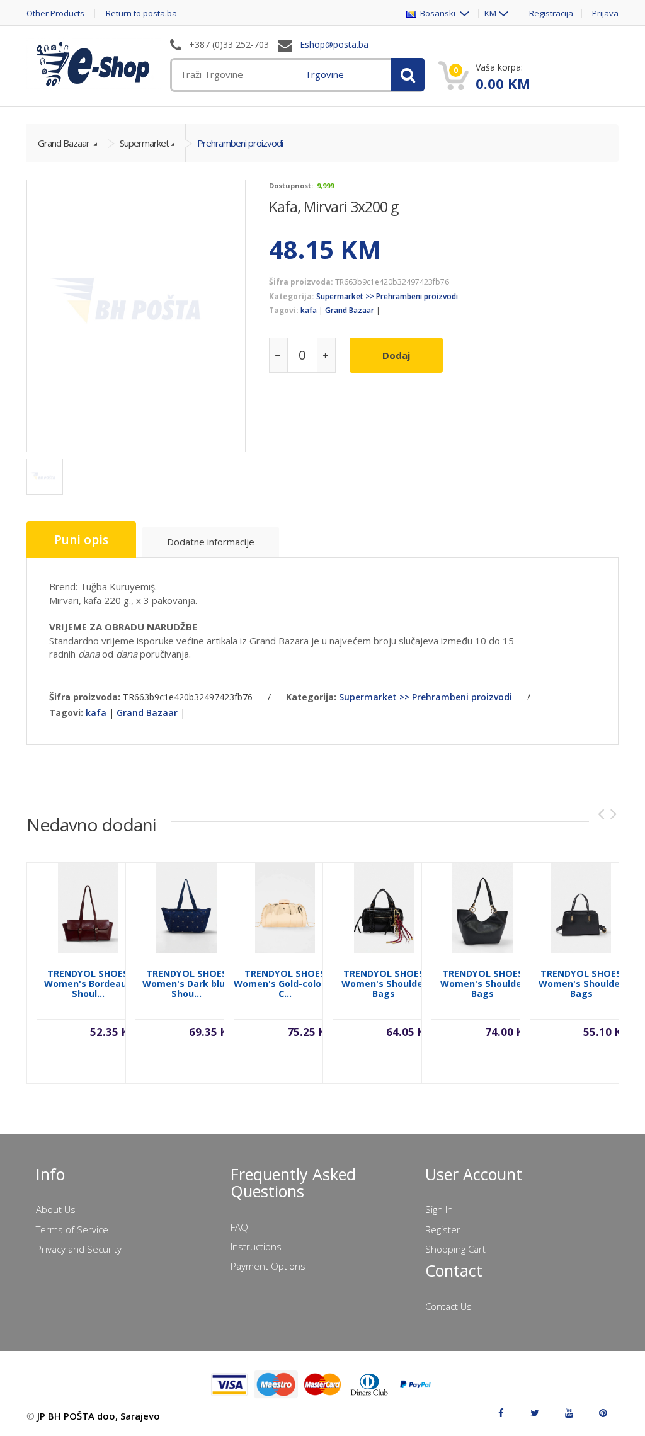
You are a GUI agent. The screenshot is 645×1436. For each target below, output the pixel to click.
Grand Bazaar (64, 143)
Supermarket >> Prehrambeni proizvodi (387, 296)
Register (442, 1229)
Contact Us (448, 1306)
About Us (56, 1209)
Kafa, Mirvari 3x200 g (333, 207)
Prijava (605, 13)
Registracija (551, 13)
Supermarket (144, 143)
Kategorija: (291, 296)
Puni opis (81, 540)
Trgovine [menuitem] (324, 74)
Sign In (439, 1209)
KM (490, 13)
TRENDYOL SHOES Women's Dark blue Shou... (186, 983)
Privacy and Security (79, 1249)
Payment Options (268, 1266)
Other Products (55, 13)
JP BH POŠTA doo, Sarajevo (98, 1416)
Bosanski (436, 13)
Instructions (256, 1246)
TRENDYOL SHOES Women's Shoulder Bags (383, 983)
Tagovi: (284, 310)
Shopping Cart (455, 1249)
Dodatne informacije (210, 541)
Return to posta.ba (141, 13)
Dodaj (396, 355)
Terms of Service (72, 1229)
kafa (308, 310)
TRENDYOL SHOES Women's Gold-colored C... (285, 983)
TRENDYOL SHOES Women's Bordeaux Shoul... (88, 983)
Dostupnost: (291, 185)
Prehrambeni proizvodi (240, 143)
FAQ (239, 1227)
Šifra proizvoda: (301, 281)
